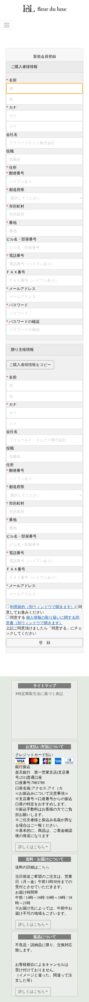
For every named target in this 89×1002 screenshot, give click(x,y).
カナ (13, 107)
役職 (10, 151)
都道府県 (16, 190)
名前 (13, 80)
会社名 (12, 135)
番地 (13, 223)
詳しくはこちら (31, 847)
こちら (43, 867)
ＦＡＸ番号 (15, 272)
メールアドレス (22, 289)
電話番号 (16, 256)
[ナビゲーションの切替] (6, 25)
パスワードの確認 (24, 322)
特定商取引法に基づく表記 (40, 694)
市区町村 (16, 206)
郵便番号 (16, 173)
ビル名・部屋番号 (21, 239)
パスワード (18, 305)
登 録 (44, 643)
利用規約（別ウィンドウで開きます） (42, 607)
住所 (13, 167)
